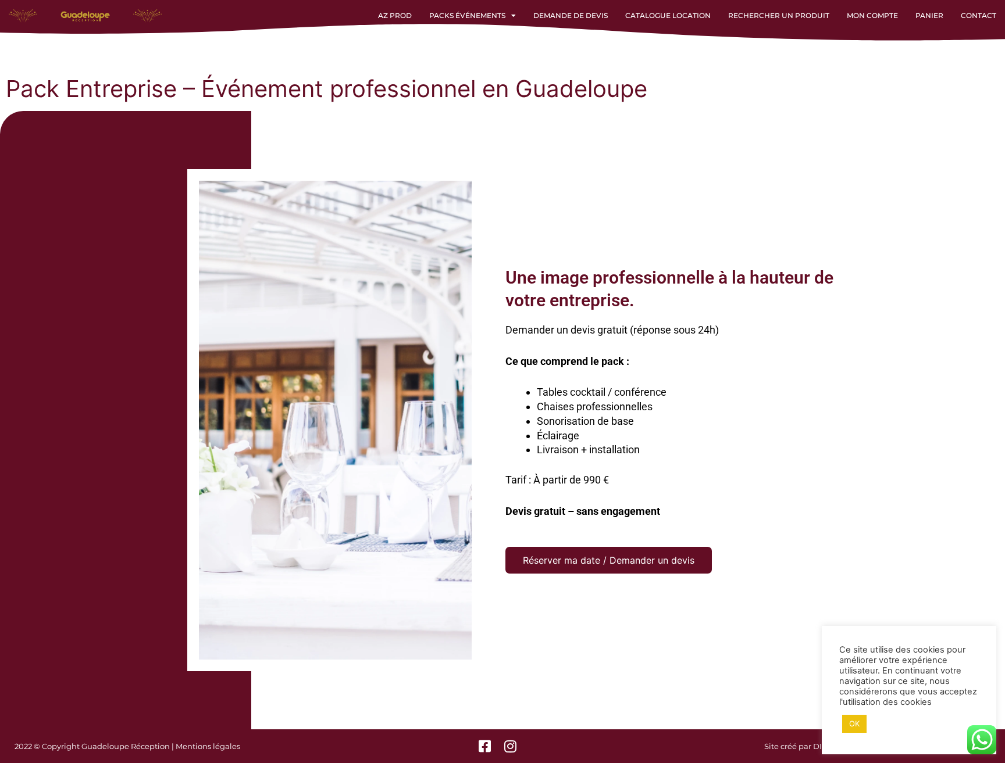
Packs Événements (467, 15)
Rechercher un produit (778, 15)
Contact (978, 15)
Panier (929, 15)
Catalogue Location (668, 15)
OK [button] (854, 723)
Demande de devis (570, 15)
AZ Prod (395, 15)
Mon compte (872, 15)
